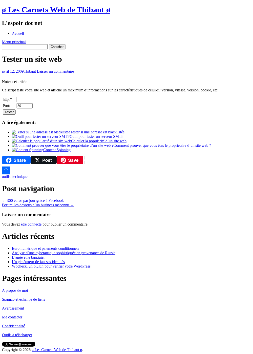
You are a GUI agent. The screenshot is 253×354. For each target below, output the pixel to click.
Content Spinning (57, 150)
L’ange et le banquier (28, 257)
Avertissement (13, 308)
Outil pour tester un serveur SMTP (97, 136)
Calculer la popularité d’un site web (98, 141)
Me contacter (12, 317)
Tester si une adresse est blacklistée (97, 132)
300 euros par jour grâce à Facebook (33, 200)
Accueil (18, 33)
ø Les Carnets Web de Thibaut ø (56, 9)
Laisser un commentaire (55, 71)
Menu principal (14, 42)
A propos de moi (15, 290)
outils (6, 176)
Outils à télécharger (17, 335)
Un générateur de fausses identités (38, 262)
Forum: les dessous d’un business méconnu (38, 205)
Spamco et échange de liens (23, 299)
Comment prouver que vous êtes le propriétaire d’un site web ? (162, 145)
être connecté (31, 224)
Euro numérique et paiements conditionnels (45, 248)
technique (19, 176)
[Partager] (126, 170)
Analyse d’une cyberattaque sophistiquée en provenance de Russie (63, 253)
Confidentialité (13, 326)
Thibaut (30, 71)
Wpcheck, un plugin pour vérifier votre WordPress (51, 266)
